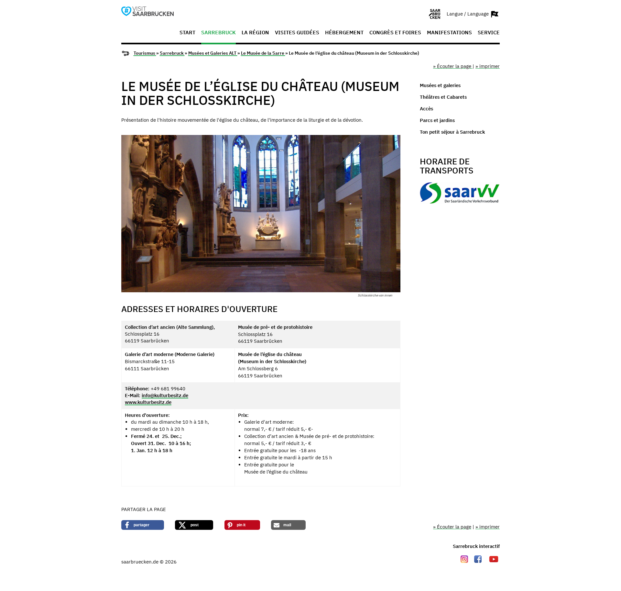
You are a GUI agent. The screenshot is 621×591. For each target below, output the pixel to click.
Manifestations (449, 33)
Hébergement (344, 33)
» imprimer (487, 66)
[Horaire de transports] (460, 195)
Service (489, 33)
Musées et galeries (440, 85)
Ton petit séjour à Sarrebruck (452, 132)
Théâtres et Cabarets (443, 97)
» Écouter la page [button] (453, 66)
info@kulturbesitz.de (165, 395)
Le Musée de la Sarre (263, 53)
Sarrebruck (218, 33)
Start (187, 33)
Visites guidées (297, 33)
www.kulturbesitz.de (148, 402)
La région (255, 33)
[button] (142, 525)
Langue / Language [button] (468, 13)
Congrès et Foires (395, 33)
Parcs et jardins (437, 120)
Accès (426, 109)
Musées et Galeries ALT (212, 53)
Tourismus (145, 53)
